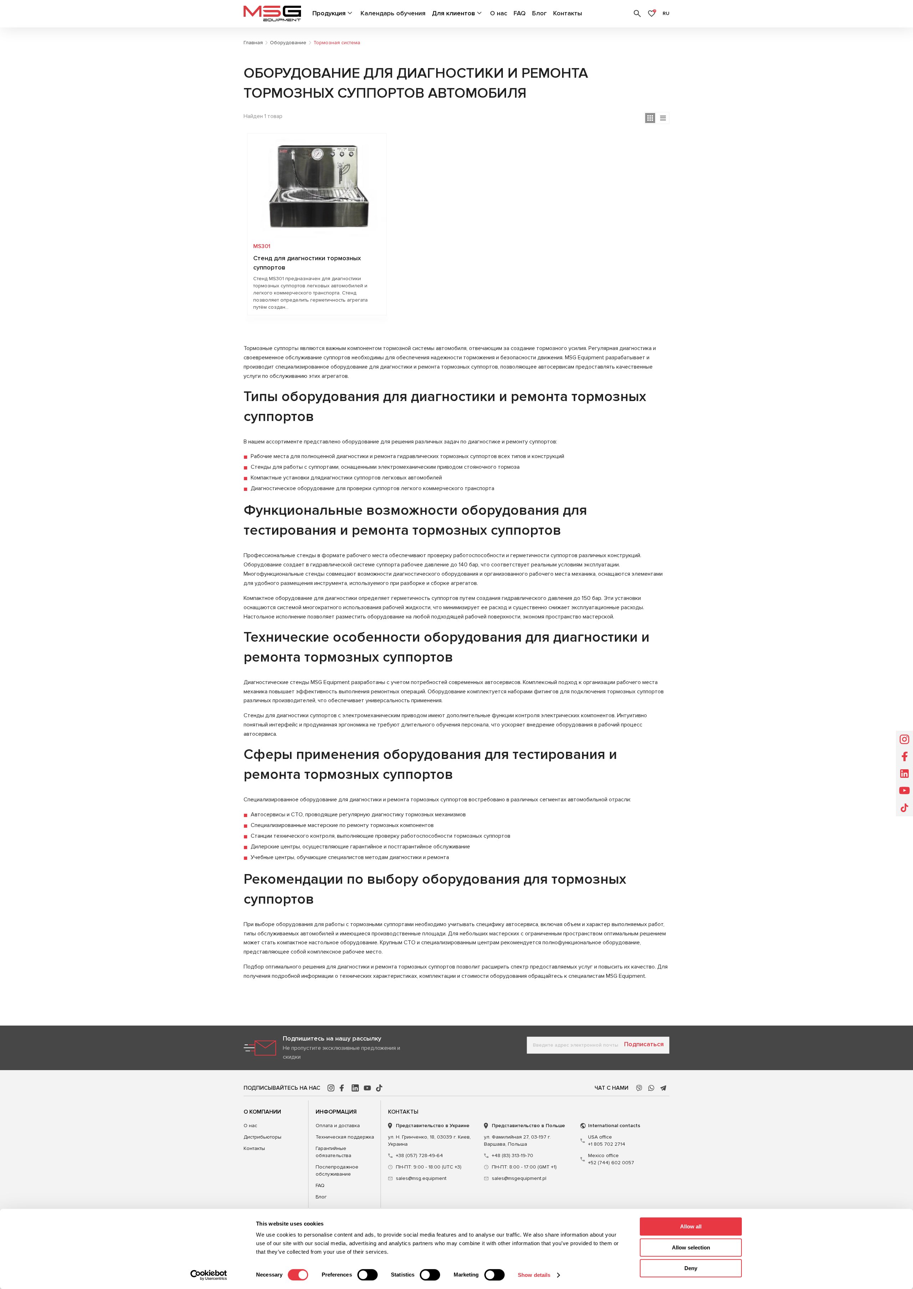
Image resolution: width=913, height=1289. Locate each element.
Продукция (329, 13)
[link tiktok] (379, 1088)
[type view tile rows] (650, 118)
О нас (498, 13)
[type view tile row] (663, 118)
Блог (539, 13)
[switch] (367, 1274)
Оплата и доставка (338, 1126)
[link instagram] (331, 1088)
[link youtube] (367, 1088)
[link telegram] (663, 1088)
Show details (534, 1275)
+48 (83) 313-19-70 (512, 1155)
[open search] (637, 13)
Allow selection (691, 1247)
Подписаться (644, 1044)
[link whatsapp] (651, 1088)
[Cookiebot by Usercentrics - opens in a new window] (209, 1275)
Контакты (567, 13)
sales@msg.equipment (421, 1178)
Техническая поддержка (345, 1137)
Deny (690, 1268)
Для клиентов (453, 13)
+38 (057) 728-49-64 (419, 1155)
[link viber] (639, 1088)
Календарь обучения (393, 13)
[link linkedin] (355, 1088)
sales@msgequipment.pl (519, 1178)
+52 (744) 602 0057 (611, 1159)
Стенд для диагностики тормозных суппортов (307, 262)
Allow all (691, 1226)
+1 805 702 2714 (606, 1140)
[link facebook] (343, 1088)
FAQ (520, 13)
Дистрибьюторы (262, 1137)
